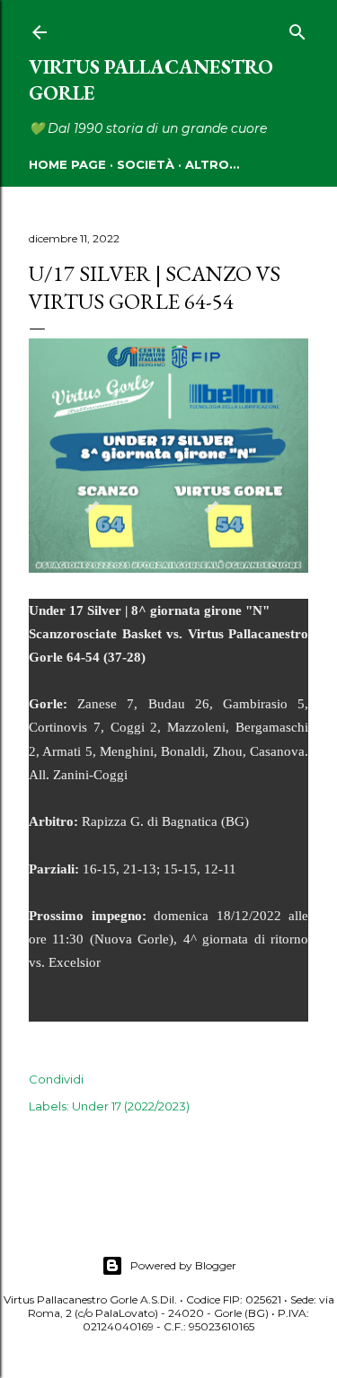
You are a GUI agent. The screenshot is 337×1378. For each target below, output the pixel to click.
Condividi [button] (56, 1079)
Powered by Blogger (183, 1265)
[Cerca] (297, 29)
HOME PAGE (67, 164)
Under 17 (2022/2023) (131, 1106)
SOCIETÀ (145, 164)
